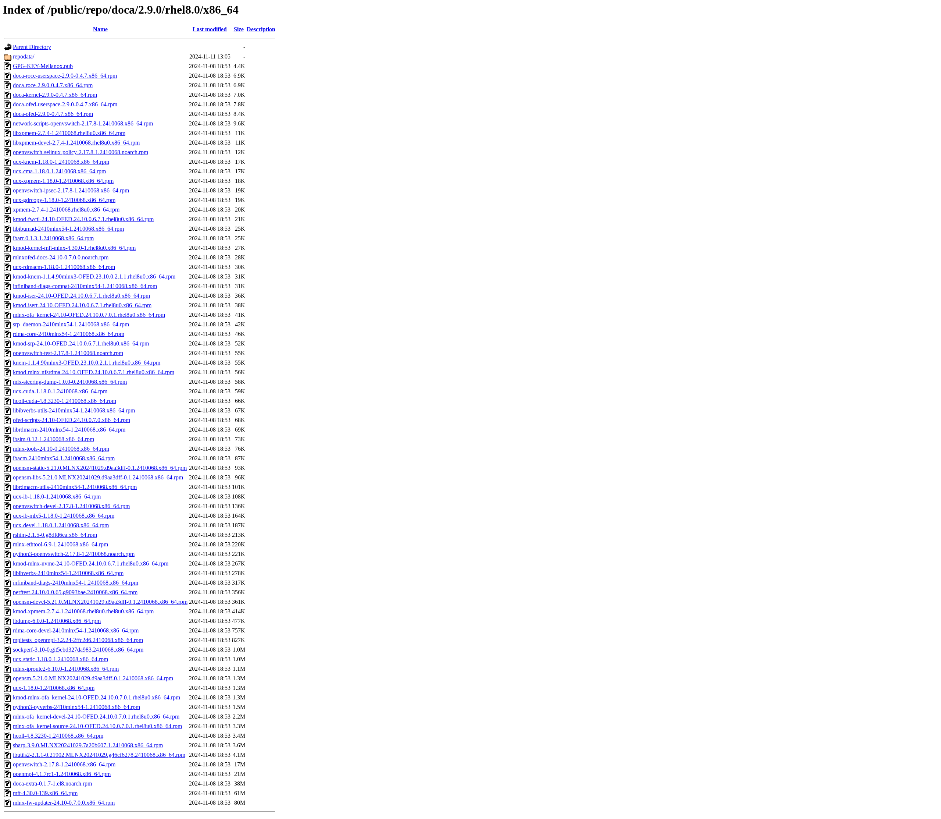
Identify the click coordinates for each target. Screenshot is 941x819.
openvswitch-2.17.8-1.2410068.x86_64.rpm (64, 764)
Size (239, 29)
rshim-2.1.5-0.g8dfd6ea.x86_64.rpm (55, 535)
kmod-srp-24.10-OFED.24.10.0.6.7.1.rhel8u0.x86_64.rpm (81, 343)
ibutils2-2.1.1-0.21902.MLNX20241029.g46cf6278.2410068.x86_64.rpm (99, 755)
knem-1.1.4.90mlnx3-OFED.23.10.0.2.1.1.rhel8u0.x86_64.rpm (86, 362)
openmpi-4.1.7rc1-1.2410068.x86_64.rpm (62, 774)
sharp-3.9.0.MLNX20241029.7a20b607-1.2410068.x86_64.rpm (88, 745)
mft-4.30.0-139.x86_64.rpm (45, 793)
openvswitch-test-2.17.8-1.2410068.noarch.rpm (68, 353)
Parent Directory (32, 47)
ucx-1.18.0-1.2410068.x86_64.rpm (53, 688)
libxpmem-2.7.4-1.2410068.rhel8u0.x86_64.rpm (69, 133)
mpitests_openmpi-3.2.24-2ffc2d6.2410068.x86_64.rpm (78, 640)
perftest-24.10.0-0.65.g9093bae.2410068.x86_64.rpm (75, 592)
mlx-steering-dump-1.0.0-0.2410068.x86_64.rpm (70, 382)
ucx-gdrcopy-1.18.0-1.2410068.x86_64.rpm (64, 200)
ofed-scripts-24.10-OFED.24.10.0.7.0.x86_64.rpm (71, 420)
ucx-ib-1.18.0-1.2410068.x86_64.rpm (57, 496)
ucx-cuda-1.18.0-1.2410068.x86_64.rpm (60, 391)
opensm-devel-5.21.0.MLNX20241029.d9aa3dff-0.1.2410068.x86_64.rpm (100, 602)
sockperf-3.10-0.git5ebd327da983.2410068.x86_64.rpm (78, 649)
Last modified (210, 29)
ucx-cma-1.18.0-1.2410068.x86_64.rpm (59, 171)
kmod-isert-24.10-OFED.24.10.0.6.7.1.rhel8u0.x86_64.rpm (82, 305)
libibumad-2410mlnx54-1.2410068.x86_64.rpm (68, 229)
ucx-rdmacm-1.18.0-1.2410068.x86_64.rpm (64, 267)
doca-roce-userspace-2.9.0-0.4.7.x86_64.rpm (65, 75)
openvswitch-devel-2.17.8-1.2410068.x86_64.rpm (71, 506)
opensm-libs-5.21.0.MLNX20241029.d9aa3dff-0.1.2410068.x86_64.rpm (98, 477)
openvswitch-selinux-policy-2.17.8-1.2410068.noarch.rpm (80, 152)
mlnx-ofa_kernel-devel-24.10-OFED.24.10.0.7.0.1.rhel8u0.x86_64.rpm (96, 716)
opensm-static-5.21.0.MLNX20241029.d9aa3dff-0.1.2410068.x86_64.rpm (100, 468)
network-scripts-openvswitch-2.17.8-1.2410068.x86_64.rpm (83, 123)
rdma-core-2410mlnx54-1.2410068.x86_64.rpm (68, 334)
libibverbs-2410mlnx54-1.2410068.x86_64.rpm (68, 573)
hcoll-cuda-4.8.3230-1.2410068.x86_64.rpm (64, 401)
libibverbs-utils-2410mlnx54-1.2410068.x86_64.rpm (74, 410)
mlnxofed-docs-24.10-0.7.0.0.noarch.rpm (60, 257)
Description (261, 29)
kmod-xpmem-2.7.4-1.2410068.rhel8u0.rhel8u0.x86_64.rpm (83, 611)
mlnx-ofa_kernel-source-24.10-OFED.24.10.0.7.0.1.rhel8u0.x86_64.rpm (97, 726)
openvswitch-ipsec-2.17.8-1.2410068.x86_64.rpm (71, 190)
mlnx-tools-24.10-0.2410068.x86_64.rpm (61, 449)
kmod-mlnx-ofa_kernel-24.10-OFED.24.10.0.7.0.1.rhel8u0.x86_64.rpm (96, 697)
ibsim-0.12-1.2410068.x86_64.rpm (53, 439)
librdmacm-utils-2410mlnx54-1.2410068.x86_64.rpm (75, 487)
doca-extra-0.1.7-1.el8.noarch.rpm (52, 783)
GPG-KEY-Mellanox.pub (43, 66)
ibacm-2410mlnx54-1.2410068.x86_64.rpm (64, 458)
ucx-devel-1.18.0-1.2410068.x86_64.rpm (61, 525)
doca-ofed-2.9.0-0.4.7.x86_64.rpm (53, 114)
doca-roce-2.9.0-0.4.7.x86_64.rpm (53, 85)
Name (100, 29)
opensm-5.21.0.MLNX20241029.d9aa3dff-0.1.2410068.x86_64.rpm (93, 678)
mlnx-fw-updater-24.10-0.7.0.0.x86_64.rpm (64, 802)
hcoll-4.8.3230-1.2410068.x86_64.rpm (58, 736)
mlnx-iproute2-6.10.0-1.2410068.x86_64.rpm (66, 669)
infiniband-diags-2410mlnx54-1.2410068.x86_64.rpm (75, 582)
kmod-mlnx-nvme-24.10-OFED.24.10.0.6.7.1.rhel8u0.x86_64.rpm (90, 563)
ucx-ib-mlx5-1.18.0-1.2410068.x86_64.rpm (63, 516)
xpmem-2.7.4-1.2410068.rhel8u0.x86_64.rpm (66, 209)
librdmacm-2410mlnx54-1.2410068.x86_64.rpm (69, 429)
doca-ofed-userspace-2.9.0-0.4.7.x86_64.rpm (65, 104)
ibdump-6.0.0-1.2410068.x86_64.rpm (57, 621)
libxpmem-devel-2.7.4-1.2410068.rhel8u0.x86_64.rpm (76, 142)
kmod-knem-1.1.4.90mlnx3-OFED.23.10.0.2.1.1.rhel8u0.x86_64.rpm (94, 276)
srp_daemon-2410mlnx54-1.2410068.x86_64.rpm (71, 324)
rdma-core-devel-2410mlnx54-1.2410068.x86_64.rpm (76, 630)
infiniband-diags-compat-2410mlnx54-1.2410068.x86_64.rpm (85, 286)
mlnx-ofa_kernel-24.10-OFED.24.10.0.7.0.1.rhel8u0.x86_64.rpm (89, 315)
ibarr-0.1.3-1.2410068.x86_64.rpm (53, 238)
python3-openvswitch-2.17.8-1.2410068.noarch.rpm (74, 554)
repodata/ (23, 56)
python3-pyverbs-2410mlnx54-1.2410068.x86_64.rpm (76, 707)
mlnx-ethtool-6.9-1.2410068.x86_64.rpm (60, 544)
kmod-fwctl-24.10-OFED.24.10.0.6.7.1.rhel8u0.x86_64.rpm (83, 219)
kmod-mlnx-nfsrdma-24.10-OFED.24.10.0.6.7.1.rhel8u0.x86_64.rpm (93, 372)
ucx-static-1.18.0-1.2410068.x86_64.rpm (60, 659)
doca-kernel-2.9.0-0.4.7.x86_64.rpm (55, 95)
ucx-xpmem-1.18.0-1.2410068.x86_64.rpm (63, 181)
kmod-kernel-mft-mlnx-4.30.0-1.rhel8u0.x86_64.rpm (74, 248)
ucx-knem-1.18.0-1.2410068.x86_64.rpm (61, 162)
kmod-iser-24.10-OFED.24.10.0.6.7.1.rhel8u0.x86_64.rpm (81, 295)
